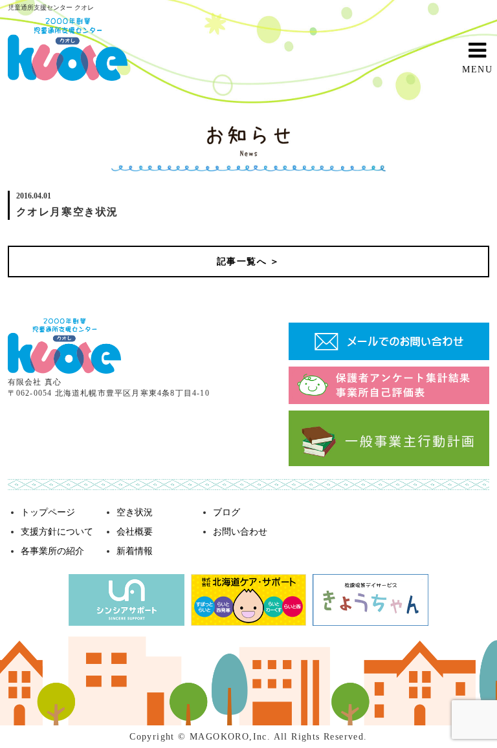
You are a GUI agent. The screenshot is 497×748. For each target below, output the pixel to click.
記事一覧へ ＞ (248, 261)
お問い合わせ (240, 532)
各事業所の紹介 (52, 551)
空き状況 (134, 512)
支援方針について (57, 532)
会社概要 (134, 532)
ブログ (226, 512)
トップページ (48, 512)
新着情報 (134, 551)
